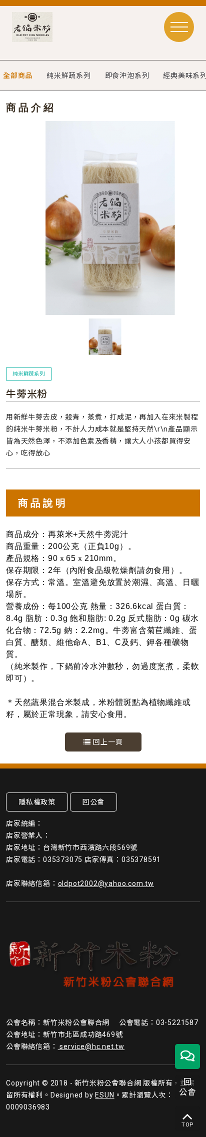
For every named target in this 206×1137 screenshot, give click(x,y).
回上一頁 (107, 742)
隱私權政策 (37, 802)
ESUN (104, 1095)
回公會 (93, 802)
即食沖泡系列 (127, 76)
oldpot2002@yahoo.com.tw (106, 884)
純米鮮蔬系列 (68, 76)
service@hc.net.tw (91, 1046)
